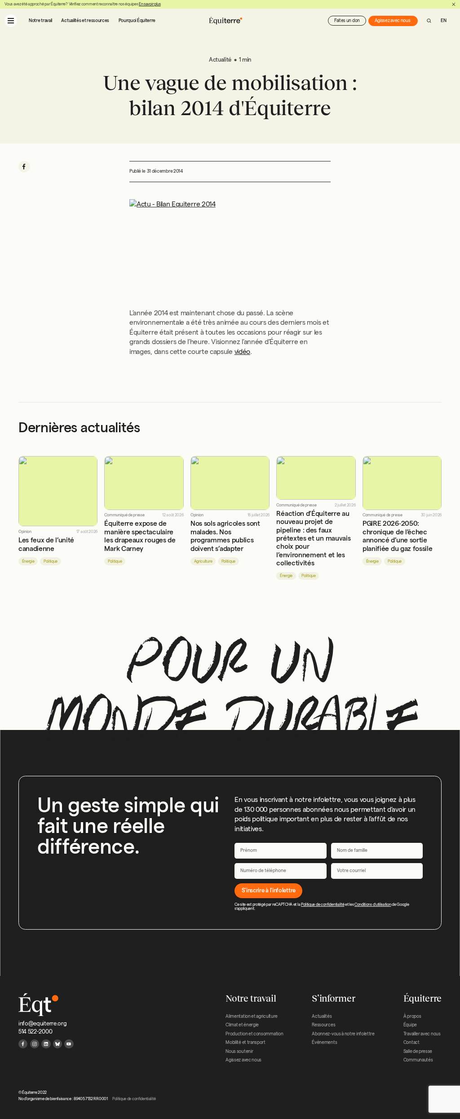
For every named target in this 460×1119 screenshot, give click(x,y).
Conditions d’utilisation (372, 904)
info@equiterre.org (42, 1023)
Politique (51, 561)
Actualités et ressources (85, 20)
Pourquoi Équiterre (137, 20)
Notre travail (40, 20)
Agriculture (203, 561)
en (443, 20)
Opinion (24, 532)
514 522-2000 (35, 1031)
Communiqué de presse (124, 515)
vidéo (242, 351)
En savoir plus (150, 4)
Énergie (28, 561)
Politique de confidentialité (322, 904)
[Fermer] (454, 4)
